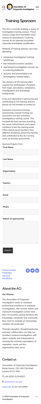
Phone (6, 207)
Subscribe (6, 386)
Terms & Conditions (7, 277)
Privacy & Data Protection (9, 271)
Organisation (9, 171)
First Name (8, 147)
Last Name (8, 159)
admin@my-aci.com (14, 381)
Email (5, 195)
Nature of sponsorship (13, 219)
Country (6, 183)
